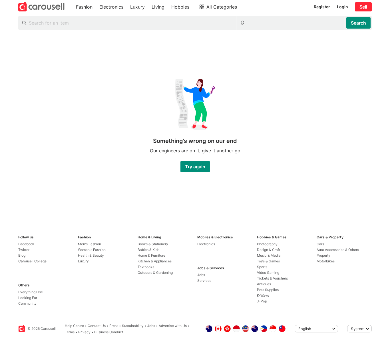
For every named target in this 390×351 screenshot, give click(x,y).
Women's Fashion (92, 250)
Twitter (23, 250)
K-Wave (263, 295)
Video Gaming (268, 272)
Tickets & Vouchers (272, 278)
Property (323, 255)
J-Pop (262, 301)
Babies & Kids (148, 250)
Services (204, 280)
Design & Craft (268, 250)
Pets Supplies (268, 290)
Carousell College (32, 261)
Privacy (84, 332)
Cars (320, 244)
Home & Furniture (151, 255)
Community (27, 303)
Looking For (27, 298)
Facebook (26, 244)
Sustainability (133, 326)
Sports (262, 267)
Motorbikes (326, 261)
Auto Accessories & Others (338, 250)
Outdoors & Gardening (155, 272)
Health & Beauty (91, 255)
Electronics (206, 244)
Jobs (201, 275)
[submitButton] (358, 23)
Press (113, 326)
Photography (267, 244)
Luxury (83, 261)
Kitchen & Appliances (155, 261)
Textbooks (146, 267)
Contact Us (97, 326)
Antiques (264, 284)
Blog (21, 255)
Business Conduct (108, 332)
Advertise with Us (173, 326)
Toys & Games (268, 261)
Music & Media (269, 255)
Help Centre (74, 326)
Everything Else (30, 292)
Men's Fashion (89, 244)
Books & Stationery (153, 244)
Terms (70, 332)
